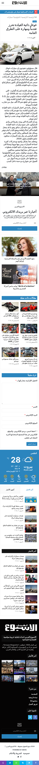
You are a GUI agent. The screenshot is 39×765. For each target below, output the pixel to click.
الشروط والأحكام (15, 753)
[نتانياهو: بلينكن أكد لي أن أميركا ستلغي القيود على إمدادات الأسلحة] (31, 609)
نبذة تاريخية (33, 697)
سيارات (9, 17)
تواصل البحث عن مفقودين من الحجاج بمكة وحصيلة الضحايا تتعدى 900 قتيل (13, 537)
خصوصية (26, 753)
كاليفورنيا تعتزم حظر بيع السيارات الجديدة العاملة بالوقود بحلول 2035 (29, 337)
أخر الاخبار (29, 490)
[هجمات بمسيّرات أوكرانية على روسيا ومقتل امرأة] (31, 519)
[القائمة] (3, 2)
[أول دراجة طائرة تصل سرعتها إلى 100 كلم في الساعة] (10, 307)
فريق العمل (33, 704)
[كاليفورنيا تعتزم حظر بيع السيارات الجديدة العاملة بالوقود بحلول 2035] (28, 328)
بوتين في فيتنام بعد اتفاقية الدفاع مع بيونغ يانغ (13, 526)
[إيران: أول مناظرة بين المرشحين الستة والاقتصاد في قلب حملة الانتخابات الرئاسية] (19, 670)
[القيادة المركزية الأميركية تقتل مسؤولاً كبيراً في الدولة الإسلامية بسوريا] (19, 663)
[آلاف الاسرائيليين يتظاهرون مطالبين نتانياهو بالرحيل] (7, 678)
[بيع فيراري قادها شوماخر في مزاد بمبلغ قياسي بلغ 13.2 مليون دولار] (28, 307)
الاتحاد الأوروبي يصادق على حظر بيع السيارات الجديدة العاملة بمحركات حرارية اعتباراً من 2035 (10, 338)
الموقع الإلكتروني (31, 423)
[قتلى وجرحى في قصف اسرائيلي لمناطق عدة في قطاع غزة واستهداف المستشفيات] (31, 670)
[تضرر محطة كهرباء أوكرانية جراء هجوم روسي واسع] (31, 509)
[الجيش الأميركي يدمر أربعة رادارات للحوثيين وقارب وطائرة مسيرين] (19, 679)
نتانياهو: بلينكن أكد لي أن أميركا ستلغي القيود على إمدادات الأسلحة (13, 607)
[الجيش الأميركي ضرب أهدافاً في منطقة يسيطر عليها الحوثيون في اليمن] (31, 589)
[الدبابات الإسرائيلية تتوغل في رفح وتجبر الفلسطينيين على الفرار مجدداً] (7, 663)
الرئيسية (32, 17)
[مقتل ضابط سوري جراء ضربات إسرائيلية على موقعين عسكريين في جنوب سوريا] (31, 599)
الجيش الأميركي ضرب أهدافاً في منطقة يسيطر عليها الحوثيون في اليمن (13, 588)
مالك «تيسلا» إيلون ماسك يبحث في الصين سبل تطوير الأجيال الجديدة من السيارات (19, 186)
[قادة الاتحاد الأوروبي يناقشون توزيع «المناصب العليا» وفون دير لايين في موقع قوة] (31, 678)
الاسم (34, 407)
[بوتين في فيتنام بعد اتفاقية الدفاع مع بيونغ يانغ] (31, 528)
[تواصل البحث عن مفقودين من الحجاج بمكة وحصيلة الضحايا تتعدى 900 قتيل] (31, 538)
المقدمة (34, 694)
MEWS (24, 750)
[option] (19, 184)
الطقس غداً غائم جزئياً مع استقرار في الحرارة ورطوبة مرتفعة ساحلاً (12, 497)
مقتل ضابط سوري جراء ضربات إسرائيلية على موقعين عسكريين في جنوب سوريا (14, 598)
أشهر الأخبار (10, 490)
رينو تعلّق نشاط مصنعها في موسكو (10, 360)
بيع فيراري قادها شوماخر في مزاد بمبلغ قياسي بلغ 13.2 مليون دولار (29, 316)
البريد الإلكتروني (30, 415)
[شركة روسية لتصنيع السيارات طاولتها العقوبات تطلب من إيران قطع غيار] (28, 352)
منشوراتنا (33, 701)
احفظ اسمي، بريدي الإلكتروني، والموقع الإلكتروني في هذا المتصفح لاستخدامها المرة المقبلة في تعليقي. (21, 434)
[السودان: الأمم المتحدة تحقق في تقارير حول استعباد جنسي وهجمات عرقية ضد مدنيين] (7, 670)
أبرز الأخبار (19, 179)
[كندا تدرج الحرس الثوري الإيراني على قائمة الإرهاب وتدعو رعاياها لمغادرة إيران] (31, 579)
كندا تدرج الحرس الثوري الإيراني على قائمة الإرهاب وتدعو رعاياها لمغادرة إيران (14, 577)
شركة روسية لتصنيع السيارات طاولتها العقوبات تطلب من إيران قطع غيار (29, 361)
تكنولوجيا (17, 17)
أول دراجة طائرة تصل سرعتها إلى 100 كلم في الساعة (11, 316)
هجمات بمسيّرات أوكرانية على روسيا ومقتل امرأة (13, 517)
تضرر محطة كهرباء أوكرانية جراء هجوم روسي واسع (13, 507)
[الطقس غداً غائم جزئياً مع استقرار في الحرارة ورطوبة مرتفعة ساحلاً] (31, 499)
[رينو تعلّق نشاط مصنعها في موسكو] (10, 352)
